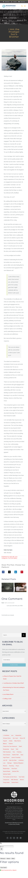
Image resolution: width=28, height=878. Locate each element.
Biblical (5, 743)
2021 (12, 735)
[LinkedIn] (15, 572)
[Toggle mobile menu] (25, 6)
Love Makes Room (8, 694)
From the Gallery (12, 558)
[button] (3, 587)
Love (4, 763)
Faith (17, 749)
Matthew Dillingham (18, 763)
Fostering (19, 752)
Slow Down (14, 768)
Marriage (9, 763)
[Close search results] (1, 849)
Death (20, 746)
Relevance (3, 858)
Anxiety (10, 740)
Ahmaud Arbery (7, 738)
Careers (21, 833)
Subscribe (14, 665)
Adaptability (18, 735)
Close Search (3, 867)
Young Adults (6, 782)
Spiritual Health (7, 774)
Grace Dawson (6, 754)
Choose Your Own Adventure (10, 746)
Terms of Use (10, 833)
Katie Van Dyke (13, 760)
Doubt (12, 749)
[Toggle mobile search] (22, 6)
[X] (9, 572)
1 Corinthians (6, 735)
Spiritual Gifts (15, 771)
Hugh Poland (6, 757)
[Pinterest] (22, 572)
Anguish (5, 740)
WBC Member (14, 779)
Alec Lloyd (15, 738)
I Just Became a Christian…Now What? (13, 683)
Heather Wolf (15, 754)
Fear (14, 752)
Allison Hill (22, 738)
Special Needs (6, 771)
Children (11, 743)
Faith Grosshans (7, 752)
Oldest (13, 858)
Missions (5, 765)
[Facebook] (3, 572)
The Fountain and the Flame (10, 776)
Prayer (17, 765)
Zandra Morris (14, 782)
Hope (22, 754)
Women (22, 779)
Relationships (6, 768)
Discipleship (6, 749)
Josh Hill (5, 760)
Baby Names (17, 740)
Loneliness (21, 760)
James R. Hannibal (15, 757)
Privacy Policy (16, 833)
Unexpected (6, 779)
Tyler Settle (21, 776)
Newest (8, 858)
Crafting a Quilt (7, 698)
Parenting (11, 765)
